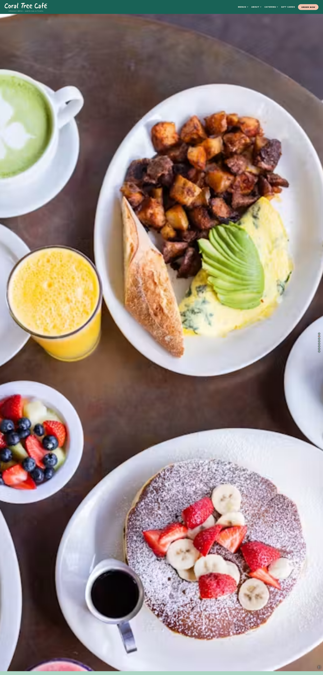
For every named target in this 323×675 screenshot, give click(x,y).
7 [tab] (319, 349)
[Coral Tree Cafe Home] (26, 6)
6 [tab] (319, 346)
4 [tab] (319, 341)
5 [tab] (319, 344)
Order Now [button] (308, 7)
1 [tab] (319, 333)
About (256, 7)
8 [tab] (319, 351)
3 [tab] (319, 338)
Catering (271, 7)
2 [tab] (319, 336)
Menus (243, 7)
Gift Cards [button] (288, 7)
